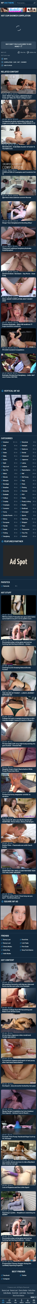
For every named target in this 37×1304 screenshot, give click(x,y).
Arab (10, 449)
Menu (32, 1297)
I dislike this (32, 52)
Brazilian (10, 487)
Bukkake (10, 494)
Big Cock (10, 466)
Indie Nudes (7, 953)
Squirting (29, 519)
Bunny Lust (6, 939)
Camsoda (10, 586)
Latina (29, 463)
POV (29, 494)
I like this (22, 52)
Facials (10, 526)
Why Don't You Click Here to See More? (18, 45)
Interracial (29, 456)
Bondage (10, 484)
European (10, 522)
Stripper (29, 522)
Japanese (29, 459)
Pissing (29, 487)
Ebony (10, 519)
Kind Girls (25, 939)
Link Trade (25, 943)
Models (22, 1302)
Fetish (10, 529)
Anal (10, 445)
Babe (10, 456)
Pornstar (29, 491)
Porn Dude (25, 946)
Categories (9, 1302)
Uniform (29, 536)
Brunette (10, 491)
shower (23, 62)
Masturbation (29, 470)
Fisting (10, 533)
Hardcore (29, 449)
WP (7, 3)
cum (14, 62)
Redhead (29, 508)
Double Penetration (10, 515)
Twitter (24, 1275)
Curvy (10, 512)
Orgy (29, 480)
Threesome (29, 529)
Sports (29, 515)
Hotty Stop (6, 950)
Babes (10, 459)
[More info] (34, 92)
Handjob (29, 445)
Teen (29, 526)
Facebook (6, 1275)
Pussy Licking (29, 501)
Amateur (10, 442)
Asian (10, 452)
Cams (34, 1302)
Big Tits (10, 470)
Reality (29, 505)
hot (18, 62)
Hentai (29, 452)
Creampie (10, 505)
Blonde (10, 477)
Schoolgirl (29, 512)
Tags (15, 1302)
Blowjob (10, 480)
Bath (5, 59)
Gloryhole (29, 442)
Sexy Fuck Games (27, 950)
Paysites (27, 1302)
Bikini (10, 473)
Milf (29, 473)
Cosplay (10, 501)
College (10, 498)
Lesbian (29, 466)
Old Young (29, 477)
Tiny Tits (29, 533)
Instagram (6, 1279)
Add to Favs (8, 65)
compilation (8, 62)
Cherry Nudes (7, 946)
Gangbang (10, 536)
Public (29, 498)
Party (29, 484)
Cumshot (10, 508)
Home (3, 1302)
